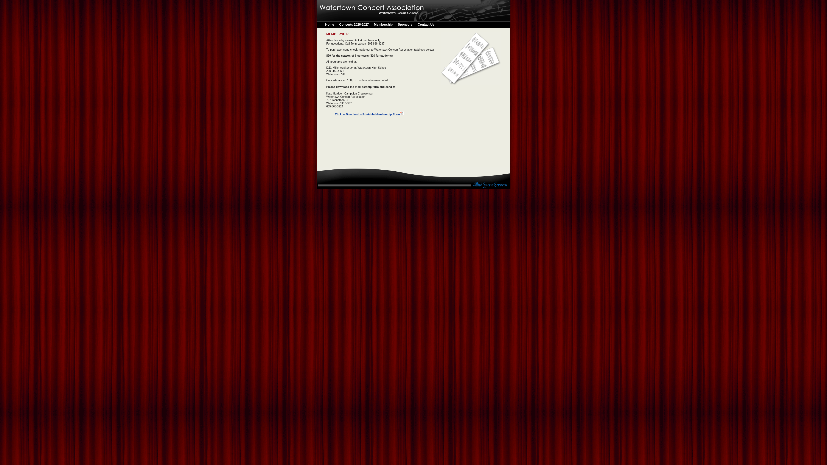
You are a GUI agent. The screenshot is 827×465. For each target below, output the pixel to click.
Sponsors (405, 24)
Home (329, 24)
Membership (383, 24)
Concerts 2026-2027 (354, 24)
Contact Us (426, 24)
